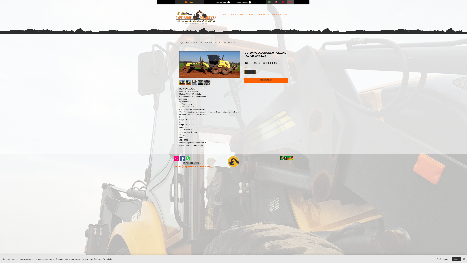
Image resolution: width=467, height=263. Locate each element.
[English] (276, 2)
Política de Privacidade (103, 259)
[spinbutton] (250, 72)
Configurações (442, 259)
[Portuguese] (269, 2)
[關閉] (464, 259)
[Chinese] (290, 2)
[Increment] (254, 72)
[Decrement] (246, 72)
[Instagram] (176, 158)
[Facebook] (182, 158)
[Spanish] (283, 2)
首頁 (181, 43)
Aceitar (456, 259)
